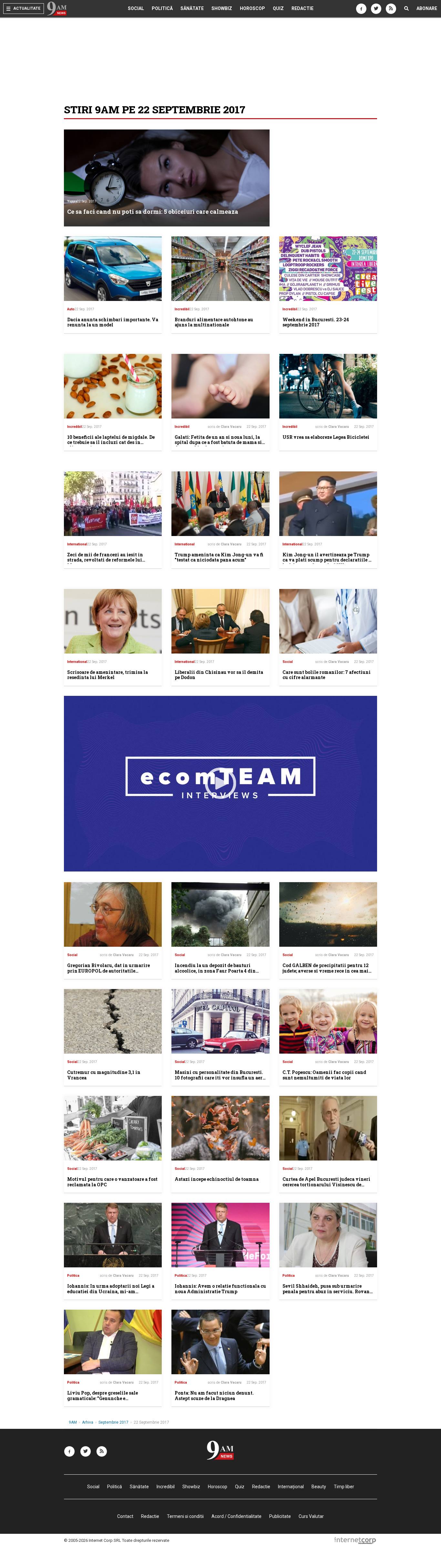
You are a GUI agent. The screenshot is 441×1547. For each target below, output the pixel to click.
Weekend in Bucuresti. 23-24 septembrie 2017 (315, 322)
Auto (71, 309)
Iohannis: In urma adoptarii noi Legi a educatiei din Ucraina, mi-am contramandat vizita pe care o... (110, 1291)
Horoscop (252, 8)
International (77, 544)
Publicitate (280, 1516)
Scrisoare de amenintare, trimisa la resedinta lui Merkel (107, 675)
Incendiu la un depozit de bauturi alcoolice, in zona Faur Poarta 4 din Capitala (215, 970)
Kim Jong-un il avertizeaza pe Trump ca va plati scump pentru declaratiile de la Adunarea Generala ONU (328, 560)
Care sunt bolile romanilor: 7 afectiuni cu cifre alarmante (326, 675)
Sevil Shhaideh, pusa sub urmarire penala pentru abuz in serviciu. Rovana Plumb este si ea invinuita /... (327, 1291)
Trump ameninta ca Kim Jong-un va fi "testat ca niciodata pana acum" (219, 557)
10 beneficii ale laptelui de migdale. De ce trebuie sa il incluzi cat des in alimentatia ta (111, 442)
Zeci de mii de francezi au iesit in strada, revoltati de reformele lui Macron (105, 560)
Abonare (426, 8)
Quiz (278, 8)
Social (136, 8)
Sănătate (192, 8)
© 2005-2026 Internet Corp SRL (92, 1540)
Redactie (302, 8)
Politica (73, 1276)
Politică (162, 8)
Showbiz (221, 8)
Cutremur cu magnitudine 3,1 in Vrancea (103, 1075)
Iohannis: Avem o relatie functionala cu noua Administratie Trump (220, 1288)
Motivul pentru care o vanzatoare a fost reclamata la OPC (112, 1182)
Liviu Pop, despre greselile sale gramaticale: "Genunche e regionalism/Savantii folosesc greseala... (102, 1401)
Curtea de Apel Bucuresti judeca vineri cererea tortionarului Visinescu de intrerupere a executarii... (326, 1184)
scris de (224, 427)
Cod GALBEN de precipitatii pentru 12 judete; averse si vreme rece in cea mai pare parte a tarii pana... (325, 970)
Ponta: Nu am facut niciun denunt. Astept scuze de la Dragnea (214, 1395)
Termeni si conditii (185, 1516)
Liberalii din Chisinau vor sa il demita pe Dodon (219, 675)
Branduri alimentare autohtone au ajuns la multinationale (214, 322)
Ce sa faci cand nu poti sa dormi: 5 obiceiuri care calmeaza (152, 211)
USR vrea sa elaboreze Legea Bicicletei (325, 437)
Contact (125, 1516)
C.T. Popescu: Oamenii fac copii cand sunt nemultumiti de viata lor (324, 1075)
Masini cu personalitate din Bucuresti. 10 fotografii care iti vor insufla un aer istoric (219, 1077)
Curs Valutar (311, 1516)
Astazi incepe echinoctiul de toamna (217, 1179)
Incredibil (182, 309)
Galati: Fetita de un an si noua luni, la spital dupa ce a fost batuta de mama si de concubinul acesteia (218, 442)
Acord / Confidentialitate (236, 1516)
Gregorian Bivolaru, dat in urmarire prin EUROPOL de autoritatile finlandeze (108, 970)
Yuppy (72, 201)
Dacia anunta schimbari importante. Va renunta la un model (112, 322)
